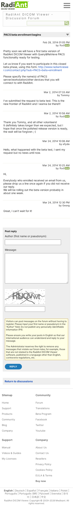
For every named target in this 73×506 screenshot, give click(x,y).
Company (7, 430)
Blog (4, 425)
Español (31, 490)
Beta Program (43, 413)
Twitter (40, 425)
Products (7, 413)
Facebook (41, 419)
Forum (39, 402)
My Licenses (9, 458)
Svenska (56, 493)
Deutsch (20, 490)
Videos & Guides (11, 453)
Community (8, 419)
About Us (41, 447)
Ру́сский (44, 493)
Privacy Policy (43, 464)
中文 (43, 496)
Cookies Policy (44, 469)
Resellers (41, 458)
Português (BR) (28, 493)
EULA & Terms (44, 475)
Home (5, 402)
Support (6, 408)
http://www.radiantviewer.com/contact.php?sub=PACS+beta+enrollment (35, 68)
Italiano (54, 490)
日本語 (35, 496)
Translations (43, 408)
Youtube (40, 430)
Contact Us (42, 453)
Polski (64, 490)
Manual (6, 447)
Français (43, 490)
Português (11, 493)
